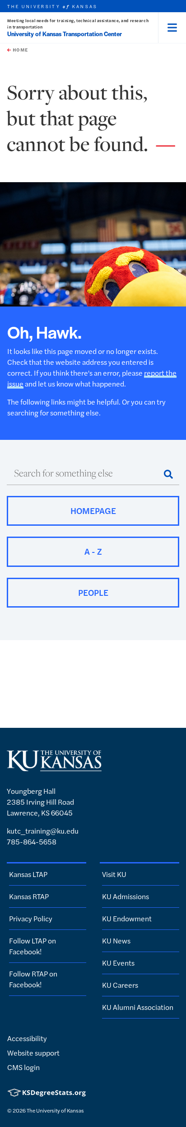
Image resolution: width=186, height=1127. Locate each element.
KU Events (118, 962)
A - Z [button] (93, 551)
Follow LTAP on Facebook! (32, 946)
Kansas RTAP (29, 896)
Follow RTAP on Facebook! (33, 979)
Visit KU (114, 874)
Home (19, 50)
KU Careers (120, 985)
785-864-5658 (31, 841)
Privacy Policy (30, 918)
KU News (116, 940)
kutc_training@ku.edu (43, 830)
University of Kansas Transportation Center (64, 33)
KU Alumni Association (137, 1007)
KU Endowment (127, 918)
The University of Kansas (55, 1110)
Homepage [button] (93, 511)
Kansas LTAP (28, 874)
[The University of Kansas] (54, 767)
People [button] (93, 592)
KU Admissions (125, 896)
